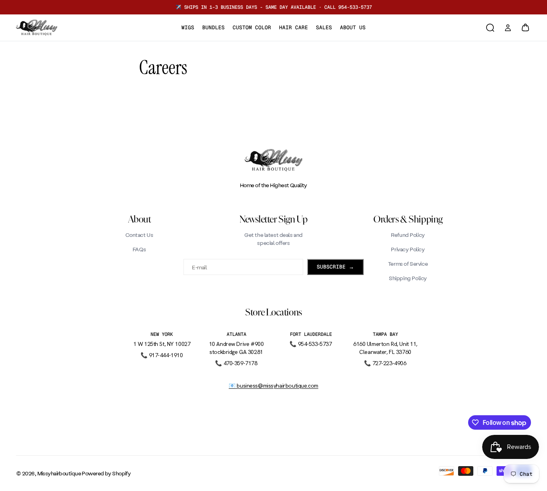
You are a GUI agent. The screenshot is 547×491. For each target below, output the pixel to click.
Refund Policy (408, 234)
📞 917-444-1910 (162, 355)
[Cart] (525, 27)
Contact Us (139, 234)
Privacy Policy (407, 249)
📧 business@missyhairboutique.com (273, 385)
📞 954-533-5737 (311, 344)
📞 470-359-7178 (236, 363)
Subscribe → (335, 266)
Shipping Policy (408, 278)
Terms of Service (408, 263)
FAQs (139, 249)
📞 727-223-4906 (385, 363)
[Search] (490, 27)
